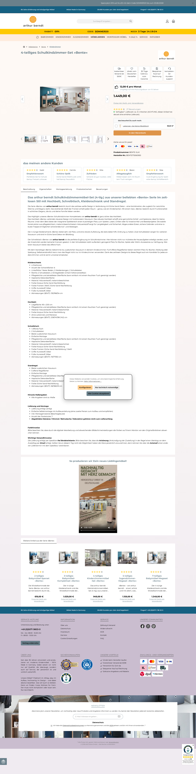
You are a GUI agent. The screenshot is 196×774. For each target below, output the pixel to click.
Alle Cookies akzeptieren (98, 393)
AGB (102, 632)
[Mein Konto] (167, 21)
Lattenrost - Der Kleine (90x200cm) (136, 126)
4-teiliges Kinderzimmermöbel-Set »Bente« (98, 578)
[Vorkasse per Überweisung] (149, 146)
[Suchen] (130, 21)
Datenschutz (66, 629)
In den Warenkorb (137, 133)
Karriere (64, 635)
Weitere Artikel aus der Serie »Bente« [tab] (38, 541)
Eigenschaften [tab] (45, 189)
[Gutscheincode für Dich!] (3, 761)
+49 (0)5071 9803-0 (30, 629)
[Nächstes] (107, 99)
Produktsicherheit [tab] (84, 189)
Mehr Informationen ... (93, 381)
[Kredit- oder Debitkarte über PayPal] (126, 146)
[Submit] (119, 716)
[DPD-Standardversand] (145, 674)
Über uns (64, 625)
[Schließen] (193, 3)
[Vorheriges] (22, 99)
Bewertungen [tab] (102, 189)
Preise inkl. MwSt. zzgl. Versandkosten (128, 103)
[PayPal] (116, 146)
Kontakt (103, 635)
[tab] (29, 189)
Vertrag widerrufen (30, 643)
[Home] (37, 37)
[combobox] (102, 21)
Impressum (65, 632)
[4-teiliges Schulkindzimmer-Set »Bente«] (65, 99)
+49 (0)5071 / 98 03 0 (155, 9)
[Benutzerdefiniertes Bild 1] (70, 664)
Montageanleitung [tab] (64, 189)
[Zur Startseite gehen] (33, 21)
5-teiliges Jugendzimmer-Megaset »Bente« (127, 578)
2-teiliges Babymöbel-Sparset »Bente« (39, 578)
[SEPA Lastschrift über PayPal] (136, 146)
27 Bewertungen (133, 109)
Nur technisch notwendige (106, 387)
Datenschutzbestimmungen (73, 725)
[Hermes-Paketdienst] (157, 674)
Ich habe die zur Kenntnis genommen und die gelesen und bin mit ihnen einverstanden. (99, 725)
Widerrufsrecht (106, 629)
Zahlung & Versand (107, 625)
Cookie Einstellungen (69, 638)
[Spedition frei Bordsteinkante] (162, 667)
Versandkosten (114, 742)
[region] (98, 3)
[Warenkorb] (172, 21)
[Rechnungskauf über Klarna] (142, 146)
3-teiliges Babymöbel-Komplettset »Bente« (68, 578)
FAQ (102, 638)
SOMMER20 (102, 31)
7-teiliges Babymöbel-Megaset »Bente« (157, 578)
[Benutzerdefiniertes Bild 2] (87, 664)
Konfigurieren (85, 387)
